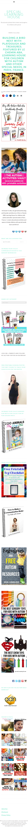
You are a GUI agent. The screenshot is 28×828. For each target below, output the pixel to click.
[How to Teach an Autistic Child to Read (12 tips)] (7, 785)
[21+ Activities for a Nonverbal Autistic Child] (20, 726)
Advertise (4, 809)
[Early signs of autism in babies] (7, 741)
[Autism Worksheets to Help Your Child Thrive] (20, 741)
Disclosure (4, 812)
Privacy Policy (5, 815)
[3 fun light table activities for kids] (20, 770)
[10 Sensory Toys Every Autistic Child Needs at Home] (7, 755)
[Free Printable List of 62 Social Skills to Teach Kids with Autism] (7, 770)
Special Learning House (14, 14)
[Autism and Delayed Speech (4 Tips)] (20, 755)
